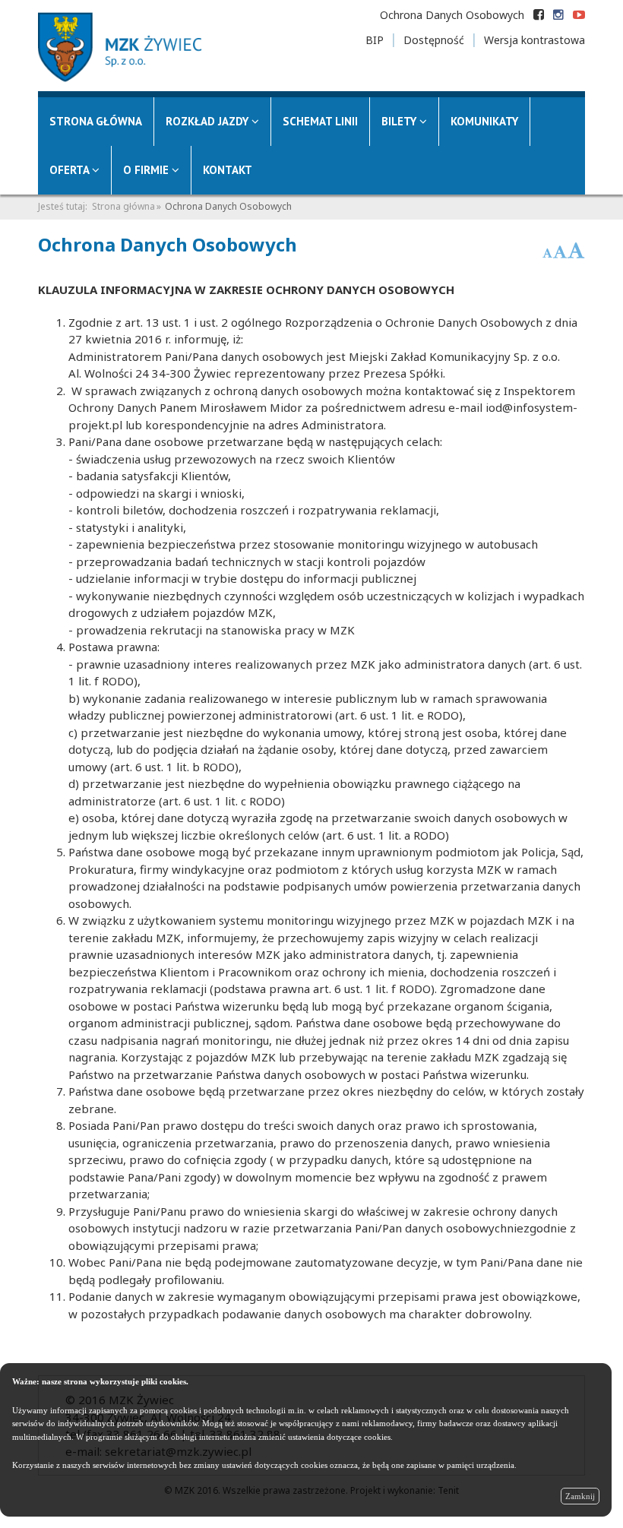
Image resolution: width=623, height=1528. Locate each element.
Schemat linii (320, 121)
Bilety (400, 121)
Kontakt (227, 170)
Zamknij (580, 1496)
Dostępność (433, 40)
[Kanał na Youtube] (579, 15)
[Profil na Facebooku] (538, 15)
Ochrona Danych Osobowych (452, 15)
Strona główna (95, 121)
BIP (374, 40)
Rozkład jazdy (208, 121)
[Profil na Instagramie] (558, 15)
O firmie (147, 170)
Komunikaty (484, 121)
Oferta (70, 170)
